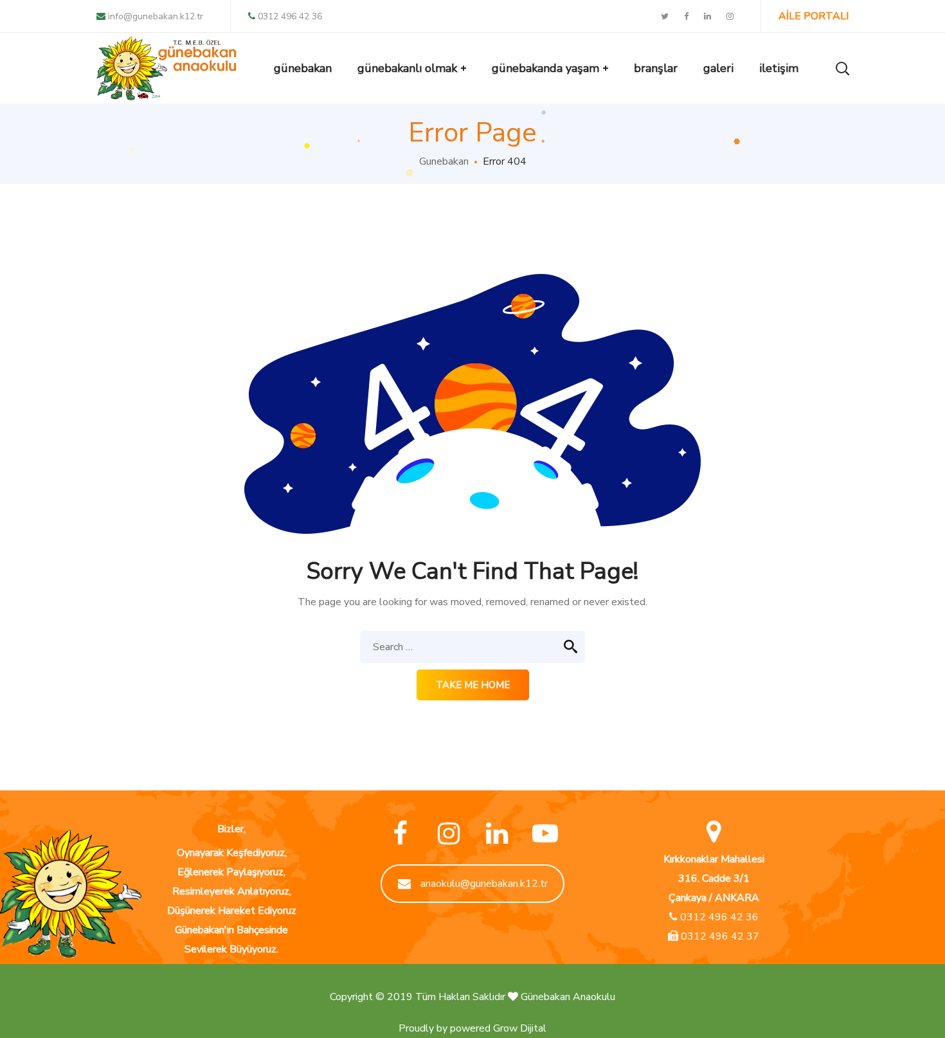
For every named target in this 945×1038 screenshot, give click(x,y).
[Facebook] (400, 833)
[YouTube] (544, 833)
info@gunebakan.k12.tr (154, 16)
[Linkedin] (496, 833)
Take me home (473, 684)
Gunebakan (444, 161)
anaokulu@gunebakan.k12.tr (484, 884)
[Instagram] (448, 833)
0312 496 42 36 (290, 16)
